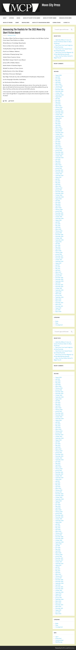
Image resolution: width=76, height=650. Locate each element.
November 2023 (59, 132)
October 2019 (58, 216)
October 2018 (58, 238)
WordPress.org (58, 642)
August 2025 (58, 96)
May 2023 (57, 143)
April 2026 (58, 82)
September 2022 (59, 157)
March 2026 (58, 84)
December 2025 (59, 89)
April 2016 (57, 283)
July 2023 (57, 139)
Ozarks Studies (56, 22)
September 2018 (59, 240)
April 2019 (57, 227)
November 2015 (59, 286)
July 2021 (57, 179)
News (6, 100)
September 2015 (59, 290)
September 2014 (59, 297)
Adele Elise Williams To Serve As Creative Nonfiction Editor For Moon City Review (63, 41)
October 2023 (58, 134)
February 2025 (58, 107)
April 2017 (57, 270)
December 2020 (59, 191)
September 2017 (59, 261)
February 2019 (58, 231)
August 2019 (58, 220)
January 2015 (58, 295)
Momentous (71, 648)
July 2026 (57, 77)
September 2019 (59, 218)
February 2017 (58, 274)
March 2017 (58, 272)
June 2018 (57, 245)
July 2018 (57, 243)
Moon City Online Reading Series (41, 22)
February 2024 (58, 129)
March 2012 (58, 304)
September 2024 (59, 116)
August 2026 (58, 75)
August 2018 (58, 241)
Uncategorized (59, 325)
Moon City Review (7, 22)
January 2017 (58, 275)
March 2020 (58, 207)
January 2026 (58, 87)
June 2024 (57, 121)
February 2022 (58, 166)
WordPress (63, 648)
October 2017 (58, 259)
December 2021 (59, 170)
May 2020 (57, 204)
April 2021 (57, 184)
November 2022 (59, 154)
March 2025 (58, 105)
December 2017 (59, 256)
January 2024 (58, 130)
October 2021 (58, 173)
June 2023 (57, 141)
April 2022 (57, 163)
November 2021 (59, 172)
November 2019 (59, 215)
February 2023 (58, 148)
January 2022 (58, 168)
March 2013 (58, 301)
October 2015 (58, 288)
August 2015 (58, 292)
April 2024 (57, 125)
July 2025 (57, 98)
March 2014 (58, 299)
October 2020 (58, 195)
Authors (11, 18)
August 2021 (58, 177)
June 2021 (57, 181)
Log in (56, 636)
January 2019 (58, 233)
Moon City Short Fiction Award (31, 18)
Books (18, 18)
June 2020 (57, 202)
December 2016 (59, 277)
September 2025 (59, 95)
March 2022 (58, 164)
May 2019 (57, 225)
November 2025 (59, 91)
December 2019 (59, 213)
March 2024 (58, 127)
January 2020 (58, 211)
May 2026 (57, 80)
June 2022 (57, 159)
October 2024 (58, 114)
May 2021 (57, 182)
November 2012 (59, 302)
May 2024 (57, 123)
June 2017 (57, 267)
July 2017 (57, 265)
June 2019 (57, 224)
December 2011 (59, 306)
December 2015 (59, 284)
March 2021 (58, 186)
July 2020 (57, 200)
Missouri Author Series (65, 18)
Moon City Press (51, 5)
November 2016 (59, 279)
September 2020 (59, 197)
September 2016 (59, 281)
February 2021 (58, 188)
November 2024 (59, 113)
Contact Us (66, 22)
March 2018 (58, 250)
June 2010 (57, 309)
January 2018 (58, 254)
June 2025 (57, 100)
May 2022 (57, 161)
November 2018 (59, 236)
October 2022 (58, 156)
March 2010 (58, 311)
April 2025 (57, 104)
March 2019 (58, 229)
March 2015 (58, 293)
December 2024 (59, 111)
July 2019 (57, 222)
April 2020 (58, 206)
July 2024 (57, 120)
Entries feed (58, 638)
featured (12, 100)
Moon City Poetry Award (49, 18)
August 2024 (58, 118)
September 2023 (59, 136)
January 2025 (58, 109)
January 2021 (58, 190)
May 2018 (57, 247)
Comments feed (59, 640)
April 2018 (57, 249)
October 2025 (58, 93)
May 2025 (57, 102)
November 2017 (59, 258)
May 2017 (57, 268)
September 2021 (59, 175)
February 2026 (58, 86)
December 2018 (59, 234)
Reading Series (25, 22)
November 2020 (59, 193)
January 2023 (58, 150)
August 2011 (58, 308)
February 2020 (58, 209)
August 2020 (58, 198)
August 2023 (58, 138)
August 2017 (58, 263)
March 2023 (58, 147)
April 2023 (58, 145)
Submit (17, 22)
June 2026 (57, 79)
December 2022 (59, 152)
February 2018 (58, 252)
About (4, 18)
